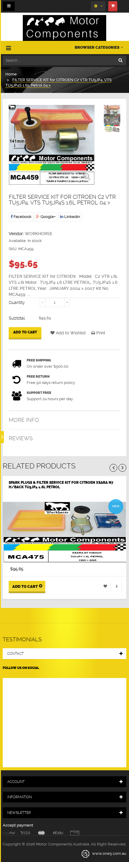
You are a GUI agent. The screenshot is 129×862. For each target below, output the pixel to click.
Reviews (21, 438)
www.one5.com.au (108, 853)
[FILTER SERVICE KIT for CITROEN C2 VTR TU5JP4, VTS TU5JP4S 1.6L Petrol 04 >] (112, 112)
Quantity (17, 302)
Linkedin (71, 216)
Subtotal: (17, 318)
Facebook (22, 216)
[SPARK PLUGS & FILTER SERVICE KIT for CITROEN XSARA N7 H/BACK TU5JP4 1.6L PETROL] (64, 532)
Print (100, 332)
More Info (24, 420)
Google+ (48, 216)
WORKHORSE (38, 233)
